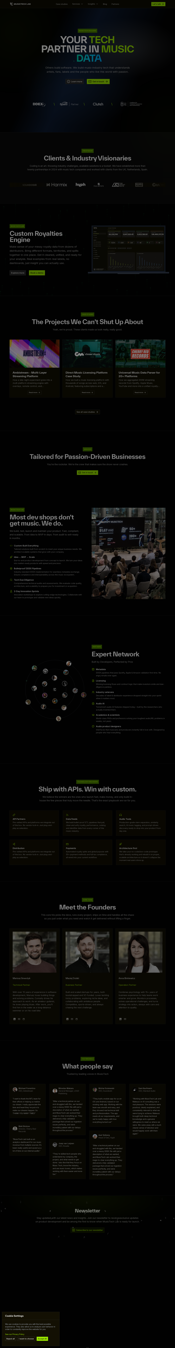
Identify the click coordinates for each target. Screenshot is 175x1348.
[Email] (19, 1019)
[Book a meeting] (23, 1019)
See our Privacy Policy (14, 1334)
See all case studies (86, 412)
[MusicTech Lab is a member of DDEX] (39, 104)
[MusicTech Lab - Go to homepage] (20, 4)
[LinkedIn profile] (14, 1019)
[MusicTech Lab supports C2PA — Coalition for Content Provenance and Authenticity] (131, 104)
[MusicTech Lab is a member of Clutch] (98, 104)
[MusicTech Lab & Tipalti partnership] (69, 104)
